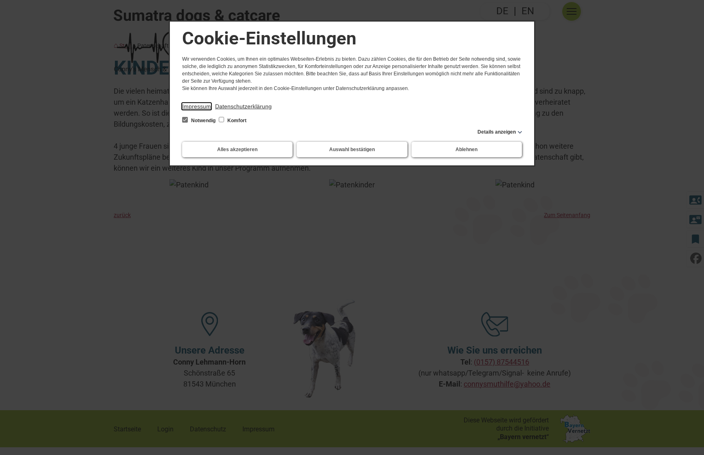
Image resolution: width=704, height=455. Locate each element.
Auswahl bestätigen (352, 149)
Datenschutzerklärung (243, 106)
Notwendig (203, 120)
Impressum (196, 106)
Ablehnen (466, 149)
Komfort (236, 120)
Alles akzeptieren (237, 149)
